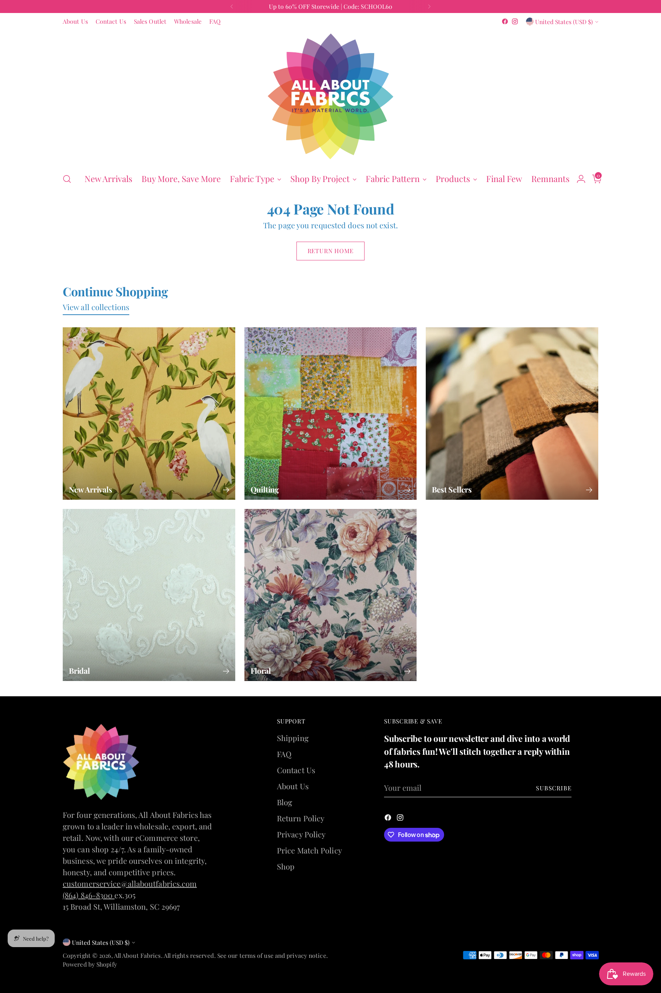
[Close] (427, 377)
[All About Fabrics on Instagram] (336, 608)
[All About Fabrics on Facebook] (324, 608)
